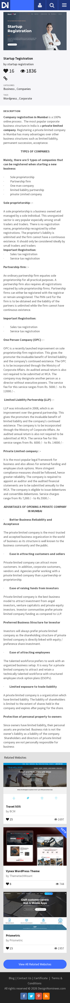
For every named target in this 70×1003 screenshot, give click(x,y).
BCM (12, 811)
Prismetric (13, 935)
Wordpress (10, 98)
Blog (12, 978)
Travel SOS (13, 806)
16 (11, 69)
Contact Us (24, 978)
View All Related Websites (35, 964)
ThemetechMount (21, 876)
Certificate (41, 978)
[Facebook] (23, 996)
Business (9, 89)
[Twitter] (31, 996)
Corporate (25, 98)
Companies (24, 89)
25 (11, 819)
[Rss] (46, 996)
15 (11, 948)
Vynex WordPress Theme (23, 871)
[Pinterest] (38, 996)
